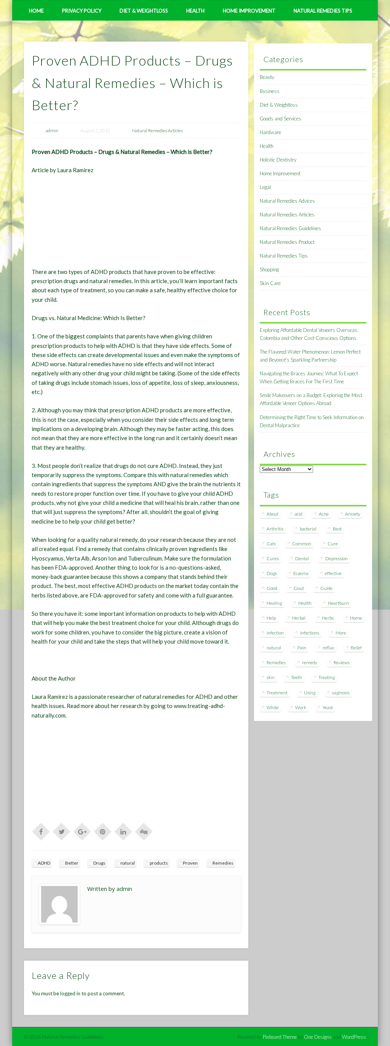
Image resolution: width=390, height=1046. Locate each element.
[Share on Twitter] (61, 831)
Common (301, 543)
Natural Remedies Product (287, 242)
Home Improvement (249, 11)
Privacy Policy (81, 11)
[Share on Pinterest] (102, 831)
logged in (70, 993)
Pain (301, 647)
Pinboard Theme (280, 1037)
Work (300, 707)
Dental (302, 558)
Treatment (277, 692)
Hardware (270, 132)
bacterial (308, 529)
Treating (326, 677)
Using (309, 692)
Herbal (298, 618)
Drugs (99, 863)
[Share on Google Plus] (82, 831)
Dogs (272, 573)
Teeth (296, 677)
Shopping (269, 269)
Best (337, 529)
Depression (336, 558)
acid (298, 514)
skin (271, 677)
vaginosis (341, 692)
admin (52, 130)
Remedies (223, 863)
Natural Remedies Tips (323, 11)
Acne (324, 514)
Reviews (342, 662)
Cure (333, 543)
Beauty (267, 77)
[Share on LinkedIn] (123, 831)
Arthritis (275, 529)
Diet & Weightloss (144, 11)
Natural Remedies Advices (287, 201)
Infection (275, 633)
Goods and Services (280, 118)
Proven (190, 863)
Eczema (300, 573)
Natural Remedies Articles (157, 130)
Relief (356, 647)
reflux (328, 647)
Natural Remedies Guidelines (290, 228)
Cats (271, 543)
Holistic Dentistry (278, 160)
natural (127, 863)
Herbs (328, 618)
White (273, 707)
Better (71, 863)
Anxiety (352, 514)
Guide (326, 588)
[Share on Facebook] (41, 831)
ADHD (44, 863)
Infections (309, 633)
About (272, 514)
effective (333, 573)
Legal (265, 187)
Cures (273, 558)
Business (270, 91)
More (341, 633)
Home (36, 11)
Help (271, 618)
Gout (299, 588)
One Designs (318, 1037)
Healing (274, 603)
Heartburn (338, 603)
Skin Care (270, 283)
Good (272, 588)
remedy (309, 662)
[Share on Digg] (144, 831)
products (159, 863)
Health (195, 11)
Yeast (328, 707)
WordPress (354, 1037)
